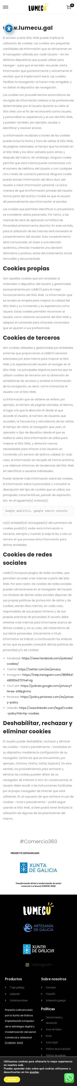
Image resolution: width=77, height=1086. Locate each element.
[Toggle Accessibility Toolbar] (9, 28)
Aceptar (12, 1079)
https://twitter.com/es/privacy (39, 669)
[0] (68, 7)
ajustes (34, 1072)
